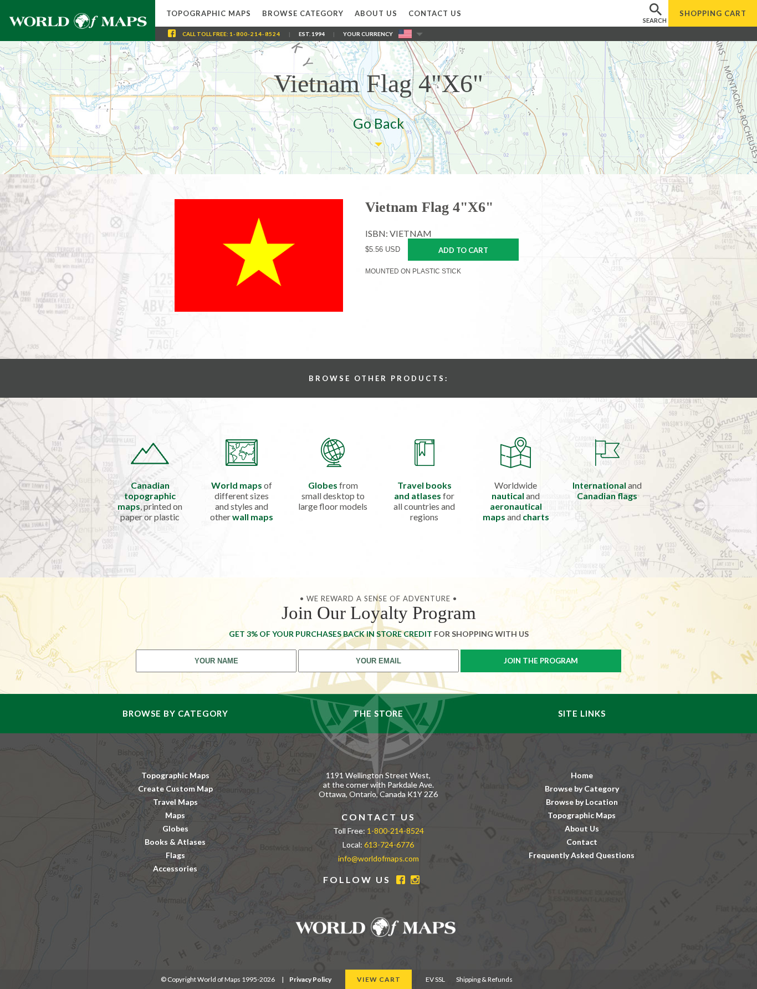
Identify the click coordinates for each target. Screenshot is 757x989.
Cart (712, 13)
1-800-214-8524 (254, 34)
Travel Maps (175, 802)
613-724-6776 (389, 844)
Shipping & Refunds (484, 979)
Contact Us (435, 13)
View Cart (379, 979)
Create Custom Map (175, 788)
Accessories (175, 868)
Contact (581, 841)
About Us (376, 13)
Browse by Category (582, 788)
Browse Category (303, 13)
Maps (175, 815)
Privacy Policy (310, 979)
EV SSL (435, 979)
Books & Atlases (175, 841)
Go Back (378, 123)
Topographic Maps (208, 13)
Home (582, 775)
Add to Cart (463, 250)
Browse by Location (582, 802)
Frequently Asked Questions (582, 855)
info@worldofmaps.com (378, 858)
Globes (175, 828)
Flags (175, 855)
